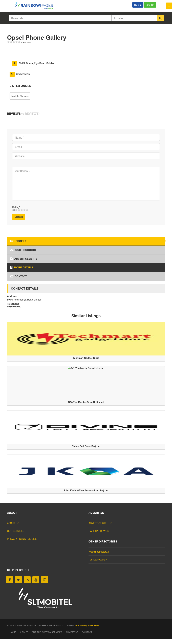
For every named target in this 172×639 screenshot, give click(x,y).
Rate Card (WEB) (99, 531)
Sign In (138, 5)
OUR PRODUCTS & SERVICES (47, 632)
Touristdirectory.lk (98, 559)
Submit (19, 216)
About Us (13, 523)
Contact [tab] (21, 276)
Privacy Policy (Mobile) (22, 538)
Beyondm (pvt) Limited (88, 625)
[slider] (13, 42)
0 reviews (26, 42)
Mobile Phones (20, 96)
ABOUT (24, 632)
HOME (13, 632)
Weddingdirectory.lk (99, 551)
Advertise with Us (100, 523)
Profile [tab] (21, 241)
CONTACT (87, 632)
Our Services (15, 531)
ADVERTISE (72, 632)
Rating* (16, 207)
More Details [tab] (23, 267)
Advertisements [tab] (25, 258)
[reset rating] (13, 210)
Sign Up (150, 5)
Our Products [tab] (25, 250)
